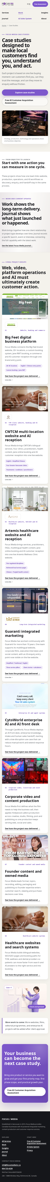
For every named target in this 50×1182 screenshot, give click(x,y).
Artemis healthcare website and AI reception (21, 534)
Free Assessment (40, 4)
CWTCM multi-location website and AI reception (24, 435)
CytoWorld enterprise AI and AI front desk (23, 721)
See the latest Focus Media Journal (17, 245)
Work (20, 13)
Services (5, 13)
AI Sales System (25, 18)
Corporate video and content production (22, 798)
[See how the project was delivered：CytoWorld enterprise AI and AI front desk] (25, 696)
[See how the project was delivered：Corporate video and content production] (25, 771)
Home (4, 26)
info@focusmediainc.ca (11, 1165)
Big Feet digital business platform (20, 339)
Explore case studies (25, 92)
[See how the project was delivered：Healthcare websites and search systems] (25, 919)
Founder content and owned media (23, 873)
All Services (6, 1141)
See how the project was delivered (22, 376)
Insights (44, 13)
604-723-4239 (7, 1168)
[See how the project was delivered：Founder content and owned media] (25, 848)
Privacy (30, 1150)
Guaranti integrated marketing (22, 633)
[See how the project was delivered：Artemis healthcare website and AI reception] (25, 498)
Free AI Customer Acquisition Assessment (19, 101)
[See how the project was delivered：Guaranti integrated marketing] (25, 601)
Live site (9, 380)
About (43, 18)
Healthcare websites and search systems (22, 944)
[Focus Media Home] (13, 4)
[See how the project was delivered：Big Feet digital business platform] (25, 306)
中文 (28, 4)
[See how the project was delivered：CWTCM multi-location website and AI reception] (25, 399)
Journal (5, 18)
